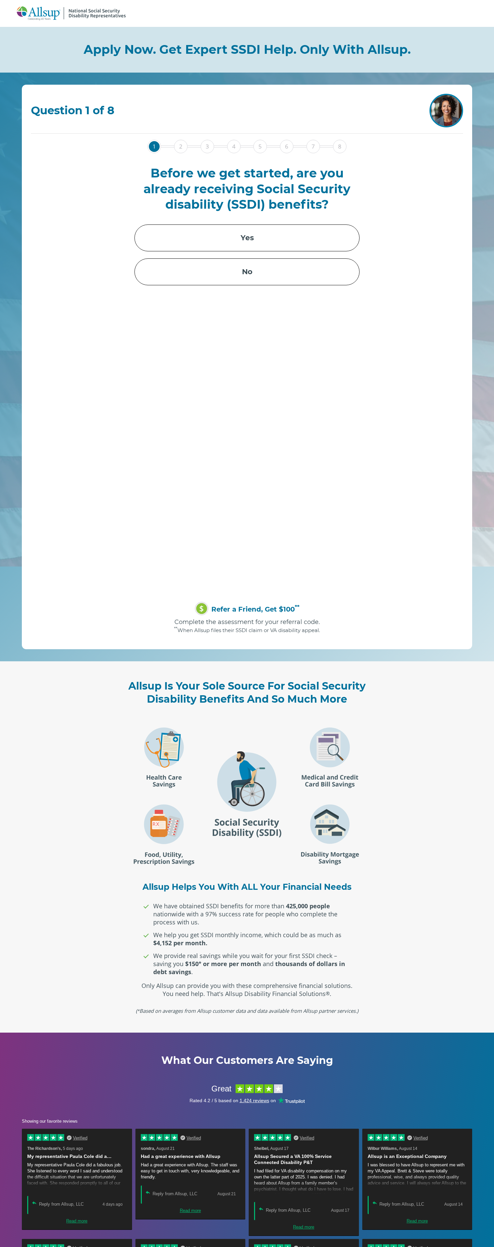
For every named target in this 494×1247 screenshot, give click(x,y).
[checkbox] (247, 254)
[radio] (247, 237)
